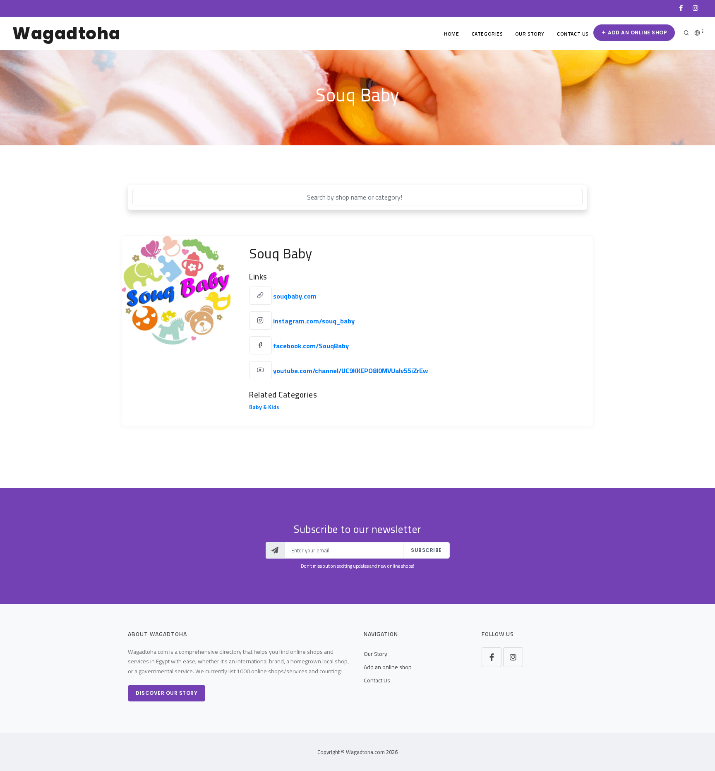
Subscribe (426, 550)
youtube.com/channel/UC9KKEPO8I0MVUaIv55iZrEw (350, 370)
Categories (487, 34)
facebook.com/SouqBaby (311, 346)
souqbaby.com (295, 296)
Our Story (530, 34)
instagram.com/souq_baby (314, 321)
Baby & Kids (264, 408)
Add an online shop (637, 32)
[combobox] (357, 197)
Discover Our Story (166, 692)
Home (451, 34)
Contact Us (572, 34)
